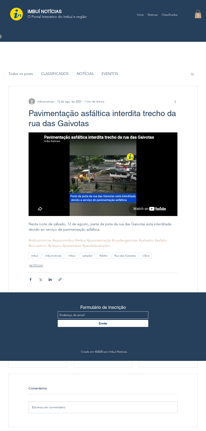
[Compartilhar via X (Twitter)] (40, 279)
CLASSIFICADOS (55, 74)
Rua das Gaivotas (125, 255)
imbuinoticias (53, 255)
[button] (198, 14)
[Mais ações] (175, 101)
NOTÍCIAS (85, 74)
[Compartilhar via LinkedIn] (50, 279)
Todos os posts (20, 74)
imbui (34, 255)
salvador (87, 255)
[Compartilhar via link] (60, 279)
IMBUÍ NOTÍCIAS (45, 11)
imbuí (71, 255)
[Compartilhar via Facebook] (30, 279)
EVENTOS (110, 74)
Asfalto (103, 255)
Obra (146, 255)
